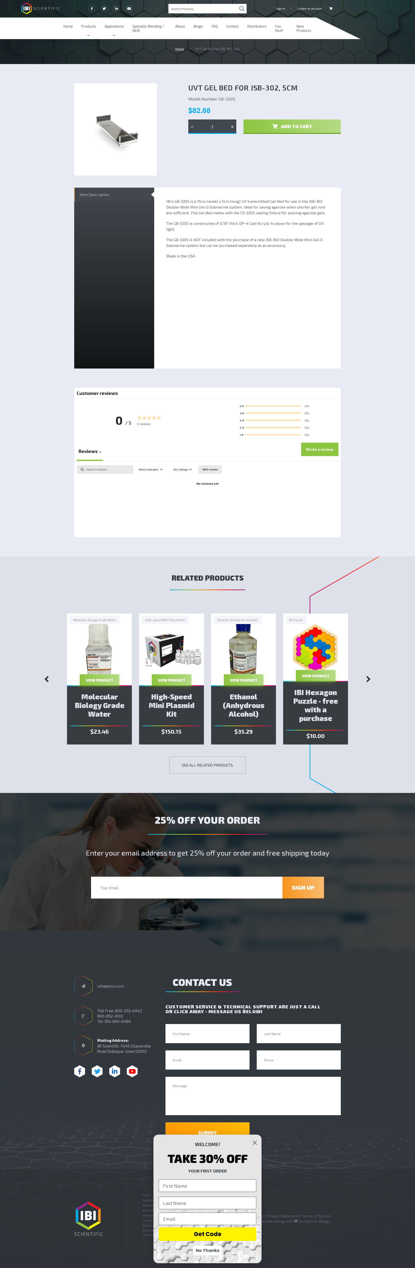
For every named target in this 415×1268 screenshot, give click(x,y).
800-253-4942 (128, 1010)
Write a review (320, 449)
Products (88, 26)
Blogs (198, 26)
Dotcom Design (317, 1221)
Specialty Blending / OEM (148, 28)
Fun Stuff (279, 28)
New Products (303, 28)
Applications (114, 26)
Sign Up (303, 887)
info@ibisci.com (110, 986)
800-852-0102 (110, 1015)
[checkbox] (210, 469)
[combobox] (207, 8)
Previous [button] (46, 679)
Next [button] (368, 679)
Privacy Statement (283, 1216)
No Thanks (208, 1250)
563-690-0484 (117, 1021)
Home (68, 26)
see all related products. (207, 765)
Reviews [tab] (90, 451)
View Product (99, 680)
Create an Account (310, 8)
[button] (274, 406)
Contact (232, 26)
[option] (99, 678)
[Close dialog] (254, 1142)
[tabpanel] (207, 500)
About (180, 26)
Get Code (207, 1234)
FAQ (214, 26)
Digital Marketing (269, 1221)
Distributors (257, 26)
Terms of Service (316, 1216)
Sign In (280, 8)
